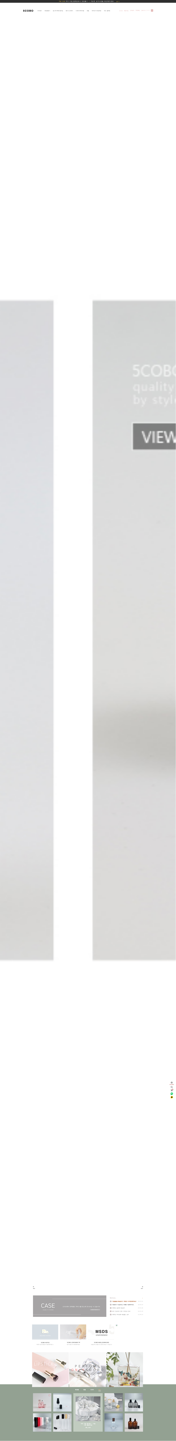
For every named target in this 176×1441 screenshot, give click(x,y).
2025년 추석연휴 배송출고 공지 (120, 1314)
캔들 (88, 10)
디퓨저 (92, 1389)
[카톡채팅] (171, 1098)
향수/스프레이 (69, 10)
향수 (99, 1389)
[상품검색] (172, 1086)
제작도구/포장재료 (96, 10)
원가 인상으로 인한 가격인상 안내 (121, 1311)
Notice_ (113, 1298)
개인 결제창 (107, 10)
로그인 (121, 10)
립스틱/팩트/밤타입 (58, 10)
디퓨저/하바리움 (80, 10)
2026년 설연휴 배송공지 (118, 1308)
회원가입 (126, 10)
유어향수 (39, 10)
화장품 (77, 1389)
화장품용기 (47, 10)
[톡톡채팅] (171, 1095)
